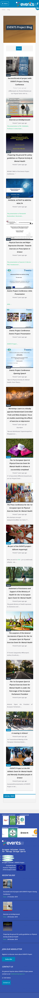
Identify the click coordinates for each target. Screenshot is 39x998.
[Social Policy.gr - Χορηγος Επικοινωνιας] (16, 820)
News (8, 75)
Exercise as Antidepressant (19, 120)
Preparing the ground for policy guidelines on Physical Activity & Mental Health (19, 158)
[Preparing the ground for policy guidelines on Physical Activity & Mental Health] (19, 142)
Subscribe (8, 959)
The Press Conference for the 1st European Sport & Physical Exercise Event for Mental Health (19, 508)
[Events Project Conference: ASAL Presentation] (19, 278)
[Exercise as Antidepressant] (19, 107)
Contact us (6, 982)
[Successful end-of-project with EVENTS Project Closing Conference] (19, 66)
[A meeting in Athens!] (19, 721)
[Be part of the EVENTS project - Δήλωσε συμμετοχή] (19, 534)
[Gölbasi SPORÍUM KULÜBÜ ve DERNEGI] (8, 832)
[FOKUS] (19, 832)
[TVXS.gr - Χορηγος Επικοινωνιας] (9, 820)
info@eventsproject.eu (18, 974)
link (19, 559)
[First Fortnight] (31, 832)
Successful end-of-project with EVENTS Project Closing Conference (19, 81)
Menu (6, 3)
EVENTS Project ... (12, 344)
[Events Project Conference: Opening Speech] (19, 358)
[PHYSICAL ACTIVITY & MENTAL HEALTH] (19, 188)
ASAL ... (9, 304)
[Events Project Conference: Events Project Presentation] (19, 318)
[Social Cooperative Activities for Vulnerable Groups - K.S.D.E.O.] (22, 820)
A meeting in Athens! (20, 733)
